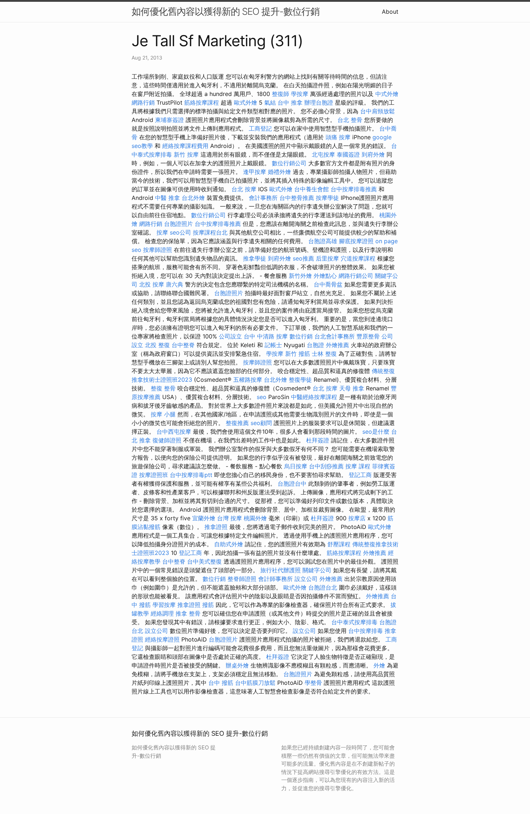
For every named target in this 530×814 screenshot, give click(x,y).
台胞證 (315, 345)
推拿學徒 (254, 258)
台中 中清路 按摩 (266, 336)
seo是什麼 (375, 431)
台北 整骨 (349, 119)
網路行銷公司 (356, 275)
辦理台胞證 (318, 102)
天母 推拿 (351, 388)
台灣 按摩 (229, 518)
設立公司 (306, 578)
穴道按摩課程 (358, 258)
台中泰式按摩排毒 (354, 622)
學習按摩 (164, 604)
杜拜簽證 (317, 440)
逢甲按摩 (254, 171)
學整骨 (313, 682)
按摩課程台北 (210, 232)
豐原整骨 (368, 336)
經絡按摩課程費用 (185, 145)
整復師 (280, 93)
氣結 (270, 102)
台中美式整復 (204, 561)
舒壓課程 (338, 544)
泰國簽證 (348, 154)
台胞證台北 (322, 587)
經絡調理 (162, 613)
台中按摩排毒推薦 (354, 189)
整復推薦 (237, 422)
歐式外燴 (245, 102)
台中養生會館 (311, 189)
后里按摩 (327, 258)
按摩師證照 (157, 249)
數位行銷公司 (289, 163)
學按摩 (299, 93)
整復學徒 (300, 379)
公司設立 (230, 336)
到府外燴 (373, 154)
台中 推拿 (290, 102)
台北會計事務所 (334, 336)
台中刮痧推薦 (326, 466)
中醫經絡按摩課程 (314, 397)
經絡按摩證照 (162, 639)
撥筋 (208, 604)
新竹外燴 (300, 275)
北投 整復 (157, 345)
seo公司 (180, 232)
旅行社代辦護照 (280, 570)
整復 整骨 (163, 388)
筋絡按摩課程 (201, 102)
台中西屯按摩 (173, 431)
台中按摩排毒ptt (191, 474)
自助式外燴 (228, 544)
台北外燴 (193, 197)
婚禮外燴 (279, 171)
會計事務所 (263, 197)
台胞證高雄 (322, 241)
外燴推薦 (337, 345)
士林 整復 (324, 353)
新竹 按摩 (186, 154)
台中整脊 (183, 345)
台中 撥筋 (220, 682)
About (390, 11)
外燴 (379, 665)
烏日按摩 (295, 466)
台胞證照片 (178, 223)
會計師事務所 (275, 578)
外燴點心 (325, 275)
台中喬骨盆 (328, 284)
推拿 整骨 (188, 613)
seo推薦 (303, 258)
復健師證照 (167, 440)
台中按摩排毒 (365, 630)
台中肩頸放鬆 (377, 111)
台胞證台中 (292, 483)
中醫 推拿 (167, 197)
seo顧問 (261, 422)
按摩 (162, 232)
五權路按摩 (247, 379)
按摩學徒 (327, 197)
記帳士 (273, 345)
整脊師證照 (242, 578)
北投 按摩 (151, 284)
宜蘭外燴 (203, 518)
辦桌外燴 (237, 665)
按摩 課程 (357, 466)
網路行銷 (143, 102)
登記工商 (360, 474)
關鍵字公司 (316, 570)
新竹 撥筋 (297, 353)
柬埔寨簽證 (169, 119)
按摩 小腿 (163, 414)
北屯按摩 (323, 154)
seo (261, 397)
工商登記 (260, 128)
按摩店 (357, 518)
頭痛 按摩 (338, 137)
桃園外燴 (255, 518)
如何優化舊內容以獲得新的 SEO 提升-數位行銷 (225, 11)
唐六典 (174, 284)
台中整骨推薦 (296, 197)
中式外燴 (386, 93)
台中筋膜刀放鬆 (255, 682)
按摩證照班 (153, 474)
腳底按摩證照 (356, 241)
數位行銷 (301, 336)
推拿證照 (216, 526)
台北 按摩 (243, 189)
